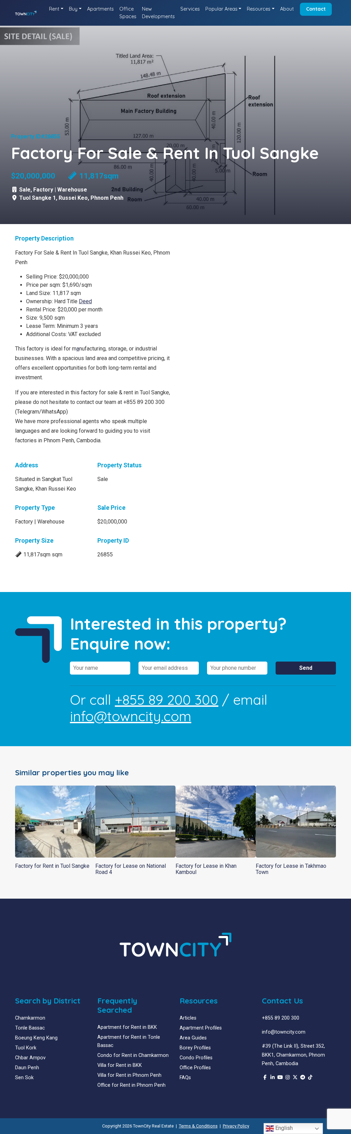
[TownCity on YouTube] (280, 1078)
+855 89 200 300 (166, 699)
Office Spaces (127, 13)
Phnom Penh (106, 198)
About (287, 9)
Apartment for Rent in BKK (127, 1027)
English (283, 1128)
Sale (25, 189)
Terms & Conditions (198, 1126)
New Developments (158, 13)
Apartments (100, 9)
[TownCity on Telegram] (303, 1078)
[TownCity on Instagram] (288, 1078)
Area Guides (193, 1038)
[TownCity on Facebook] (265, 1078)
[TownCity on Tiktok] (310, 1078)
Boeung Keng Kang (36, 1038)
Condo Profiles (196, 1058)
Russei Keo (73, 198)
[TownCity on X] (295, 1078)
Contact (316, 9)
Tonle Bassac (30, 1028)
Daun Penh (27, 1068)
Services (190, 9)
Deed (85, 301)
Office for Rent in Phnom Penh (131, 1085)
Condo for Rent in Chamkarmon (133, 1055)
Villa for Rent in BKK (119, 1065)
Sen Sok (24, 1078)
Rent (54, 9)
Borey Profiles (195, 1048)
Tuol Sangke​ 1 (37, 198)
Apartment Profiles (201, 1028)
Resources (258, 9)
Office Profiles (195, 1068)
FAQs (185, 1078)
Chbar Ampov (30, 1058)
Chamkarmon (30, 1018)
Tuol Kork (25, 1048)
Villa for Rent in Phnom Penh (129, 1075)
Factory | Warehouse (60, 189)
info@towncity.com (130, 716)
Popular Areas (221, 9)
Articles (188, 1018)
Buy (73, 9)
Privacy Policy (236, 1126)
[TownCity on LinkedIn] (272, 1078)
